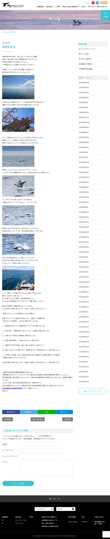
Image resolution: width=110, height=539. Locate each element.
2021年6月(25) (84, 357)
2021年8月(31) (84, 342)
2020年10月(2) (84, 381)
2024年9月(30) (84, 182)
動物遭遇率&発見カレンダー (50, 520)
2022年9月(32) (84, 287)
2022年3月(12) (84, 317)
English (87, 3)
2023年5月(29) (84, 252)
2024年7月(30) (84, 192)
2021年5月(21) (84, 352)
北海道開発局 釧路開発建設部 (12, 388)
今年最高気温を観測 (85, 69)
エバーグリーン (19, 523)
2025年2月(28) (84, 162)
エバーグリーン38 (20, 520)
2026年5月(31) (84, 97)
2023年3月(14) (84, 262)
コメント (5, 462)
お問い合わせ (102, 6)
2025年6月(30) (84, 142)
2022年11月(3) (84, 277)
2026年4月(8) (83, 102)
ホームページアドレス (9, 456)
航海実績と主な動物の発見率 (50, 526)
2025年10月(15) (84, 122)
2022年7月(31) (84, 302)
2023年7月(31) (84, 242)
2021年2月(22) (84, 377)
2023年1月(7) (83, 272)
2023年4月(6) (83, 257)
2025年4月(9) (83, 152)
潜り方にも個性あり (85, 59)
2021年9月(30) (84, 337)
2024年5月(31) (84, 202)
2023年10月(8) (84, 227)
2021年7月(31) (84, 347)
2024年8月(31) (84, 187)
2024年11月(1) (84, 172)
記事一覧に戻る (37, 419)
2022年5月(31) (84, 307)
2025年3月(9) (83, 157)
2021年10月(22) (84, 332)
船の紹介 (49, 6)
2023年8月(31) (84, 237)
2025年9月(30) (84, 127)
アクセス (91, 6)
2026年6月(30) (84, 92)
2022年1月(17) (84, 327)
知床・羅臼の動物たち (48, 523)
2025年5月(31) (84, 147)
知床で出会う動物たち (71, 6)
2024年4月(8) (83, 207)
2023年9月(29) (84, 232)
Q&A (83, 6)
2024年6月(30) (84, 197)
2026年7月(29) (84, 87)
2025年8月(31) (84, 132)
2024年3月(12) (84, 212)
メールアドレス (7, 450)
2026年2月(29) (84, 112)
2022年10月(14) (84, 282)
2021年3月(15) (84, 367)
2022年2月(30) (84, 322)
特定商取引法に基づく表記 (100, 523)
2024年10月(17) (84, 177)
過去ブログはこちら (92, 391)
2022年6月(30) (84, 297)
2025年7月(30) (84, 137)
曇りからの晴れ (84, 54)
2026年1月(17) (84, 117)
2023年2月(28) (84, 267)
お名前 (4, 444)
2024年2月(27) (84, 217)
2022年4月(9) (83, 312)
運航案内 (40, 6)
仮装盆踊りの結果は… (86, 64)
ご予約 (57, 6)
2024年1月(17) (84, 222)
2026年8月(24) (84, 82)
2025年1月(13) (84, 167)
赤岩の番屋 (72, 517)
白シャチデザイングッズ (87, 49)
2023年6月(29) (84, 247)
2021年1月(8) (83, 371)
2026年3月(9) (83, 107)
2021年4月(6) (83, 362)
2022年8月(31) (84, 292)
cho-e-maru (72, 522)
